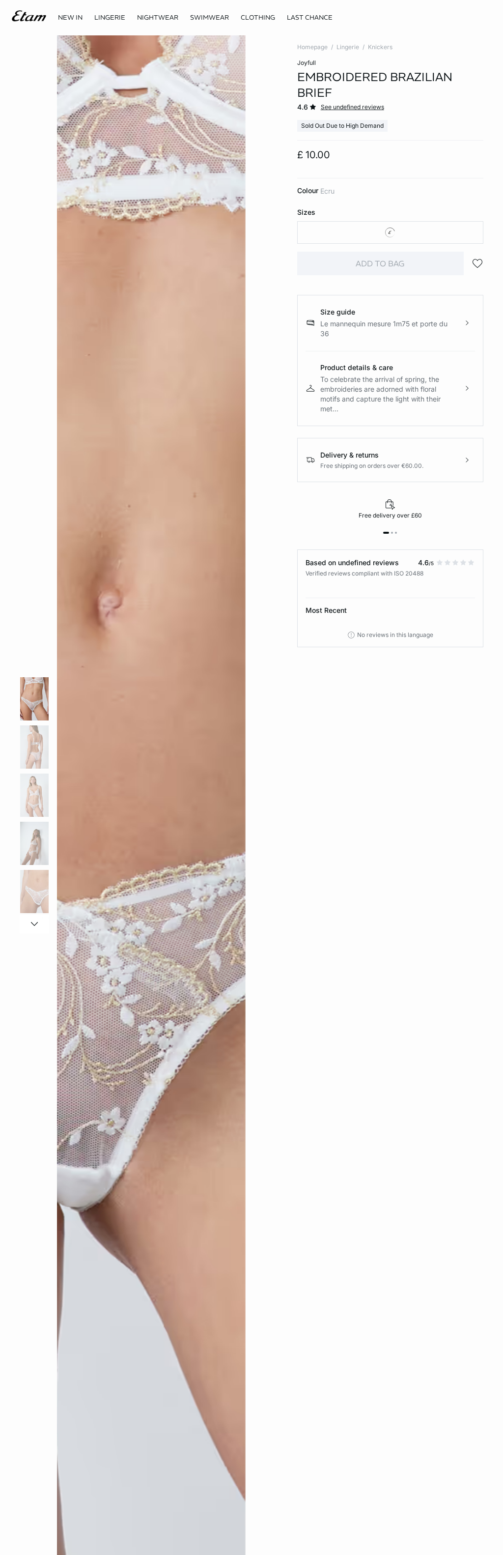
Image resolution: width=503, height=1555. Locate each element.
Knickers (380, 47)
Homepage (312, 47)
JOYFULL (306, 62)
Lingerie (347, 47)
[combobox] (390, 232)
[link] (70, 17)
